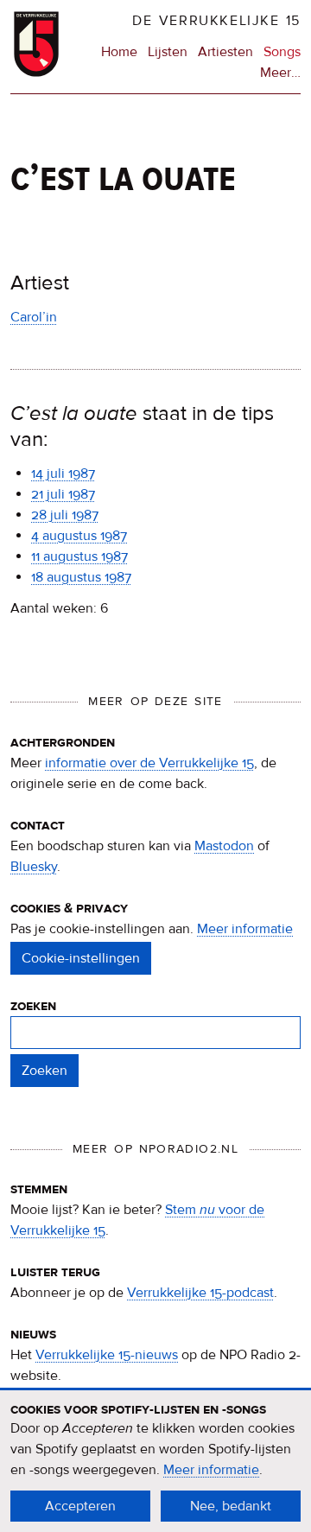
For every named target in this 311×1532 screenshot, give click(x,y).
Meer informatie (245, 929)
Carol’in (33, 317)
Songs (282, 51)
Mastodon (224, 846)
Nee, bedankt (230, 1506)
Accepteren (80, 1506)
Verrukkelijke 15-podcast (200, 1292)
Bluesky (33, 866)
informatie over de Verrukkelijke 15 (149, 763)
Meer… (280, 73)
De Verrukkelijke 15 (216, 20)
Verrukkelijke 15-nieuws (106, 1355)
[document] (155, 1461)
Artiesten (225, 51)
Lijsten (167, 51)
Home (119, 51)
